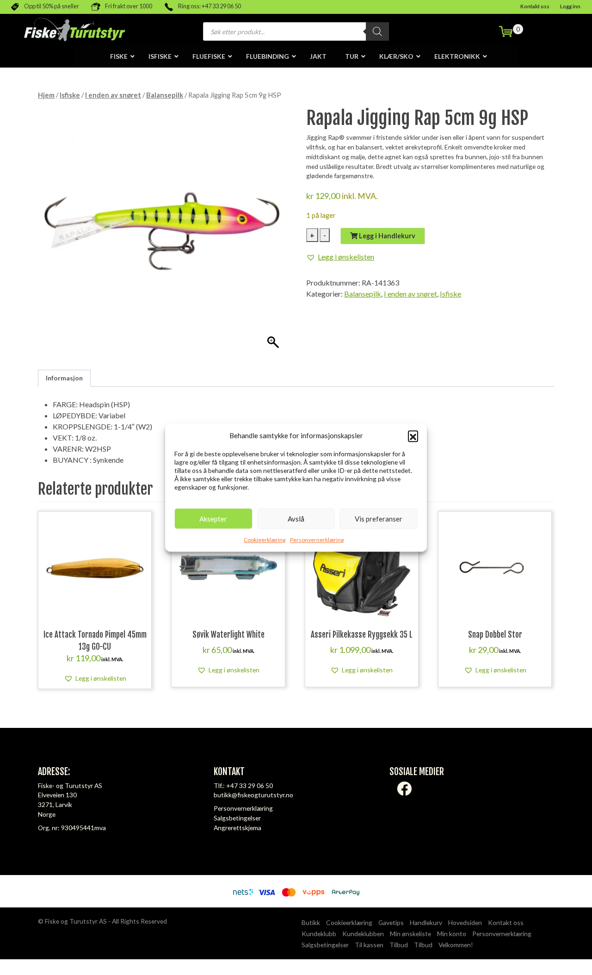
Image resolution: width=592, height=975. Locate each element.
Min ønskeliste (410, 934)
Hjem (46, 95)
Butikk (311, 922)
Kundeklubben (363, 934)
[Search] (377, 31)
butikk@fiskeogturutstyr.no (253, 795)
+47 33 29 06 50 (249, 785)
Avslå (296, 519)
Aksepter (213, 519)
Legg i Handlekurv (386, 236)
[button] (413, 435)
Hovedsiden (465, 922)
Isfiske (70, 95)
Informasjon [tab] (64, 378)
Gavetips (391, 922)
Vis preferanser (378, 519)
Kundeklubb (319, 934)
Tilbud (398, 945)
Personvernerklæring (317, 539)
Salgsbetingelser (237, 818)
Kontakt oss (534, 6)
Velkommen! (455, 945)
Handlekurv (426, 922)
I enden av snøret (113, 95)
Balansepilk (164, 95)
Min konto (451, 934)
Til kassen (369, 945)
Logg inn (570, 6)
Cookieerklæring (264, 539)
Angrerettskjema (237, 828)
